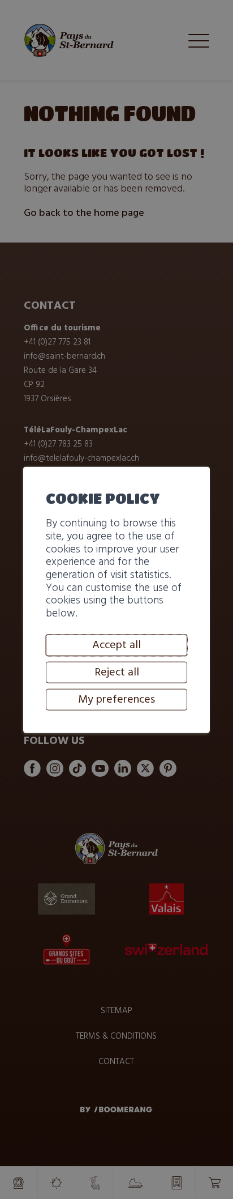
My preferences (116, 699)
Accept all (116, 645)
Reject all (116, 672)
